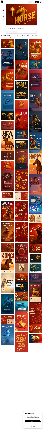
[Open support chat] (41, 2)
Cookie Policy (27, 418)
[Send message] (36, 32)
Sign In (37, 2)
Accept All (32, 421)
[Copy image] (3, 10)
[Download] (3, 13)
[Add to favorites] (3, 16)
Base (36, 35)
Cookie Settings (32, 426)
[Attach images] (7, 32)
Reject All (32, 423)
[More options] (3, 19)
